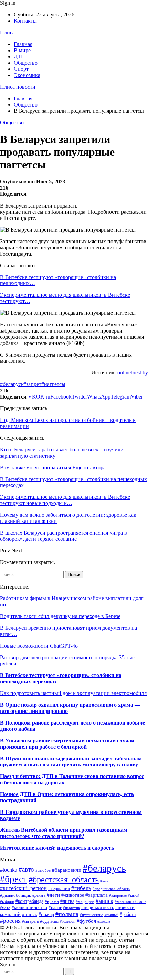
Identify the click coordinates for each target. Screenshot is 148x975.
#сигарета (30, 921)
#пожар (46, 914)
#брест (13, 879)
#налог (55, 907)
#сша (54, 921)
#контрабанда (29, 901)
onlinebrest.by (132, 373)
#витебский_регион (23, 888)
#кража (52, 901)
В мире (22, 50)
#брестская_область (64, 879)
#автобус (43, 870)
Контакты (25, 21)
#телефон (67, 921)
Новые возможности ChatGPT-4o (39, 646)
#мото (5, 908)
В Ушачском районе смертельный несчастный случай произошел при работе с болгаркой (67, 744)
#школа (103, 921)
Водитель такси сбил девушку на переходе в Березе (60, 616)
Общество (26, 63)
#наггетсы (53, 384)
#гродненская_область (111, 889)
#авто (26, 869)
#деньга (38, 895)
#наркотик (71, 908)
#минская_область (130, 901)
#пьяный (111, 914)
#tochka (8, 870)
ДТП (19, 56)
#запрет (32, 384)
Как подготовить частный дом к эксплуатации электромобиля (73, 693)
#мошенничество (29, 907)
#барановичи (66, 870)
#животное (72, 895)
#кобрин (7, 901)
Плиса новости (17, 87)
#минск (104, 901)
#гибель (81, 888)
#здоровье (118, 895)
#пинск (29, 914)
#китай (133, 895)
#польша (66, 913)
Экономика (27, 75)
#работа (128, 914)
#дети (53, 895)
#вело (104, 881)
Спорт (21, 69)
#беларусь (11, 384)
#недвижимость (97, 907)
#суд (44, 921)
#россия (10, 921)
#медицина (85, 901)
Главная (23, 44)
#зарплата (96, 895)
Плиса (7, 32)
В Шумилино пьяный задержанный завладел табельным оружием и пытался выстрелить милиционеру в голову (71, 761)
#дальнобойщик (15, 895)
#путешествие (91, 914)
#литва (67, 901)
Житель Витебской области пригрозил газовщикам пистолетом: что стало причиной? (63, 833)
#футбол (86, 921)
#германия (59, 888)
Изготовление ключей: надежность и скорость (57, 848)
